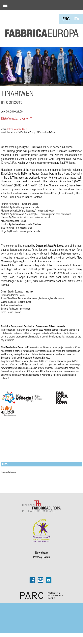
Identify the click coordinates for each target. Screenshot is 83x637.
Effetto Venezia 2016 (17, 129)
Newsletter (41, 552)
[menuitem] (66, 18)
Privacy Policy (41, 557)
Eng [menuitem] (66, 19)
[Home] (40, 24)
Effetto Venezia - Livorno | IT (16, 118)
